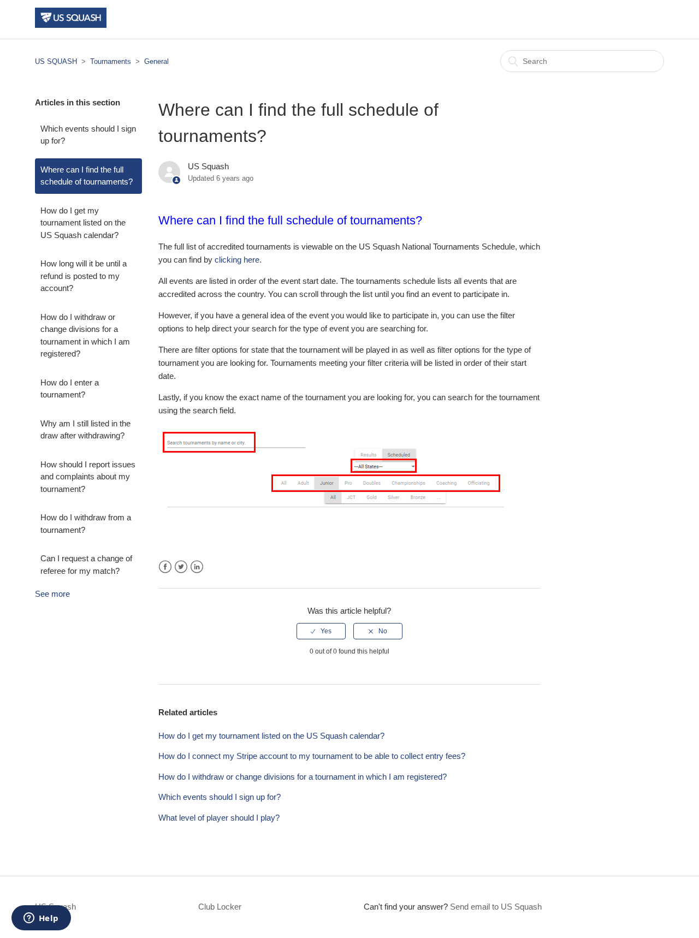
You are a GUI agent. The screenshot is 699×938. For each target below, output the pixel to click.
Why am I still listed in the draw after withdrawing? (85, 430)
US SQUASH (56, 61)
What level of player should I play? (219, 817)
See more (52, 593)
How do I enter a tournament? (69, 389)
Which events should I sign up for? (88, 135)
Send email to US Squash (496, 906)
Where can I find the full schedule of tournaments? (86, 176)
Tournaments (110, 61)
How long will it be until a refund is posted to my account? (83, 276)
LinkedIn (197, 567)
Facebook (165, 567)
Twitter (181, 567)
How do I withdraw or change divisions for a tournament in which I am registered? (85, 335)
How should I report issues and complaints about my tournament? (87, 477)
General (156, 61)
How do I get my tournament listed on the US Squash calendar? (83, 223)
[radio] (321, 631)
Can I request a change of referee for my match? (86, 564)
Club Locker (219, 906)
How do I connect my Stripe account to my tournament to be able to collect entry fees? (311, 756)
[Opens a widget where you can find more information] (41, 919)
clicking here (237, 259)
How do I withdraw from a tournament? (85, 524)
